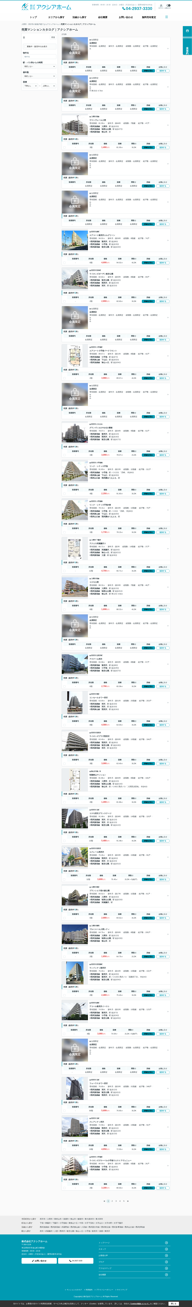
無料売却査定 (149, 17)
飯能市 (80, 1219)
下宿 (42, 1223)
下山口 (104, 360)
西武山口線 (95, 478)
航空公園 (105, 247)
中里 (81, 1223)
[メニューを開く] (166, 16)
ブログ (101, 1262)
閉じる (173, 1304)
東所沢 (107, 1231)
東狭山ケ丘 (73, 1223)
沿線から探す (79, 17)
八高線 (84, 1227)
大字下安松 (89, 1223)
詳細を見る (148, 71)
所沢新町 (99, 964)
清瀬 (101, 1231)
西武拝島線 (140, 1227)
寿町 (97, 694)
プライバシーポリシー (104, 1290)
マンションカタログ (74, 1290)
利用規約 (89, 1290)
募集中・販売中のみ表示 (37, 46)
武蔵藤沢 (105, 550)
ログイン (161, 8)
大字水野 (108, 1223)
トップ (33, 17)
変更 (53, 37)
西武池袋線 (95, 126)
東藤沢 (48, 1223)
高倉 (97, 116)
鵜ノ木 (98, 771)
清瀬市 (66, 1219)
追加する (162, 71)
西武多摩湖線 (118, 1227)
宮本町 (98, 270)
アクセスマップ (105, 1268)
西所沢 (104, 283)
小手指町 (99, 347)
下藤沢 (98, 540)
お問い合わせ (126, 17)
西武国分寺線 (94, 1227)
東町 (97, 887)
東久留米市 (89, 1219)
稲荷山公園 (106, 129)
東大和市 (99, 1219)
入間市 (93, 116)
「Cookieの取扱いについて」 (139, 1304)
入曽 (103, 555)
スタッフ (102, 1249)
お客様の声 (103, 1255)
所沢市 (93, 232)
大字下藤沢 (118, 1223)
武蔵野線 (65, 1227)
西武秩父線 (106, 1227)
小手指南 (99, 463)
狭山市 (104, 132)
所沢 (103, 285)
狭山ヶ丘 (105, 362)
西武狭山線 (95, 360)
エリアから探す (56, 17)
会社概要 (102, 17)
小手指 (104, 244)
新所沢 (104, 241)
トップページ (104, 1243)
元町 (97, 810)
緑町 (97, 232)
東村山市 (58, 1219)
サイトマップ (122, 1290)
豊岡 (97, 926)
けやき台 (99, 424)
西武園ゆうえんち (109, 478)
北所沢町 (99, 655)
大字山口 (99, 1223)
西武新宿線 (95, 132)
